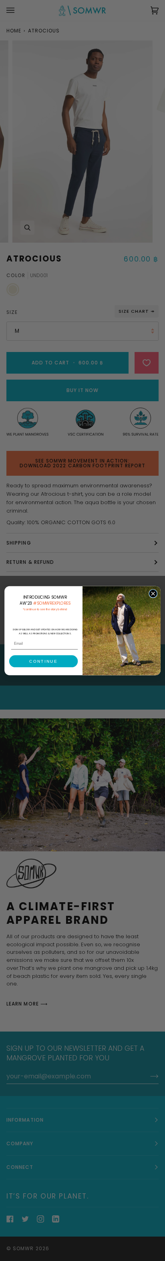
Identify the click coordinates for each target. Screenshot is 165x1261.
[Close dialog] (153, 593)
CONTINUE (43, 661)
